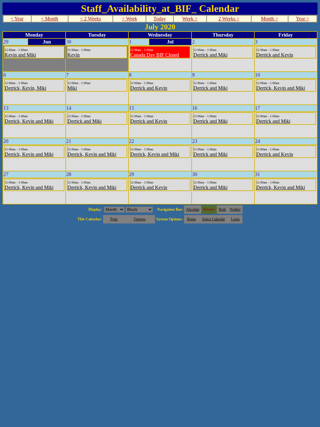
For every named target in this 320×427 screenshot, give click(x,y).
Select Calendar (213, 219)
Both (222, 209)
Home (191, 219)
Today (159, 18)
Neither (235, 209)
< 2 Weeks (90, 18)
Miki (72, 88)
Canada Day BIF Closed (154, 55)
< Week (129, 18)
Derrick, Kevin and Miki (280, 88)
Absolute (192, 209)
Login (235, 219)
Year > (302, 18)
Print (114, 219)
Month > (269, 18)
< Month (49, 18)
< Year (17, 18)
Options (140, 219)
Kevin (74, 55)
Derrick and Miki (210, 55)
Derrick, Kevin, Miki (25, 88)
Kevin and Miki (20, 55)
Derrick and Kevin (274, 55)
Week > (190, 18)
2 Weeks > (228, 18)
